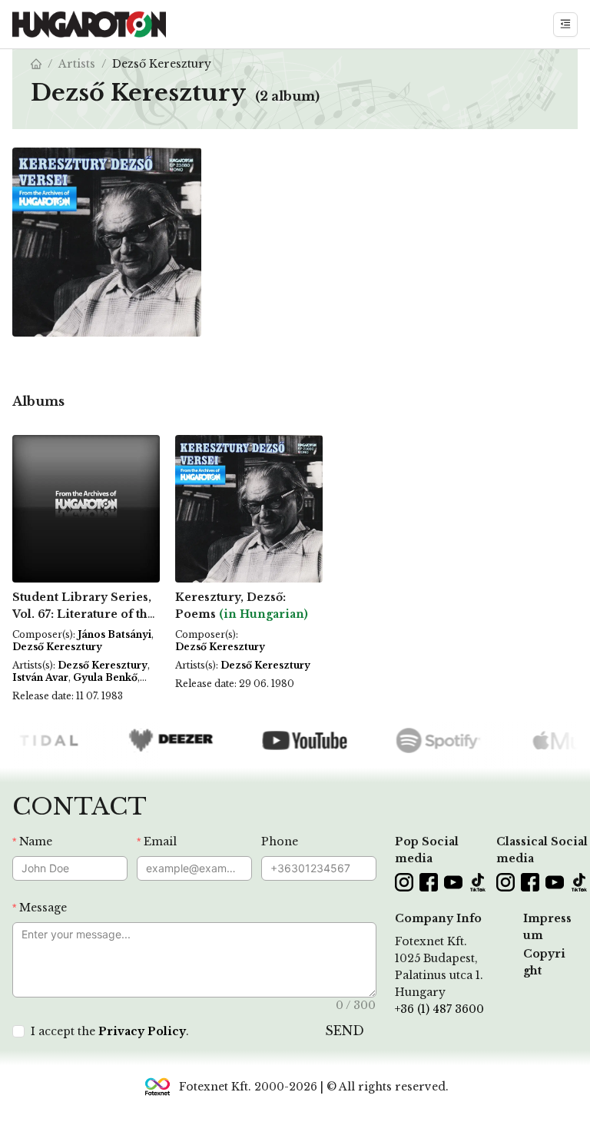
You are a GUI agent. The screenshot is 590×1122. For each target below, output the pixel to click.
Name (35, 841)
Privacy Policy (142, 1031)
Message (43, 908)
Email (160, 841)
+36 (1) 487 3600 (439, 1009)
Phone (279, 841)
